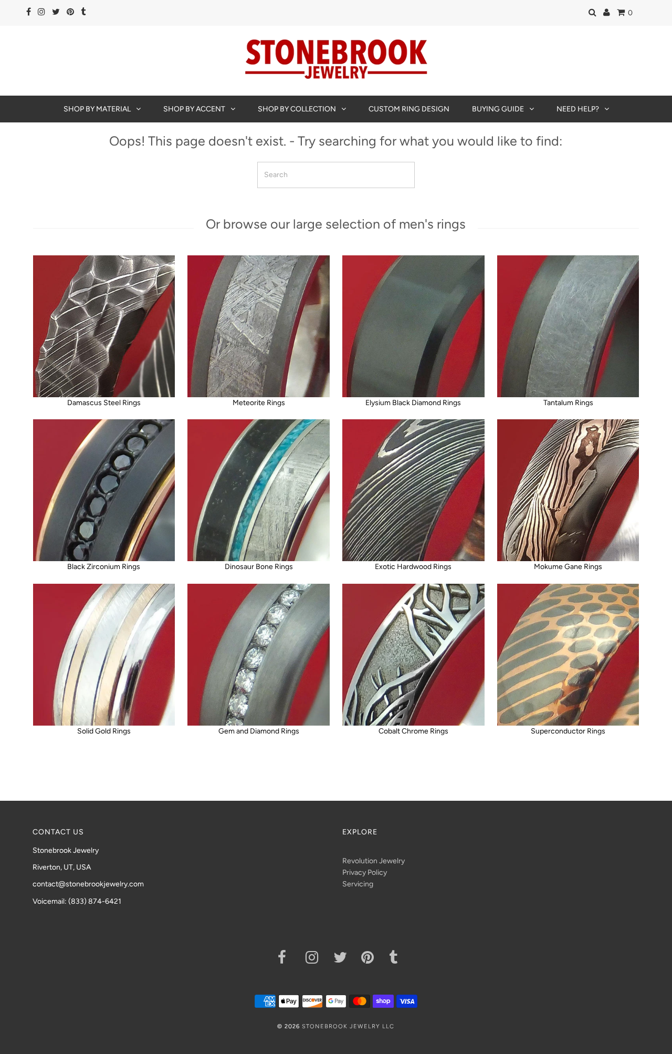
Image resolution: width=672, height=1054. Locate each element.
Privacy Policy (364, 872)
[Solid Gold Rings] (104, 655)
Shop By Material (97, 109)
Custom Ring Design (409, 109)
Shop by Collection (297, 109)
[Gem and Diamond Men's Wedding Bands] (258, 655)
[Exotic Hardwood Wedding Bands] (413, 490)
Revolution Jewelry (373, 860)
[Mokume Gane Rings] (568, 490)
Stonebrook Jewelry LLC (348, 1026)
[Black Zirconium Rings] (104, 490)
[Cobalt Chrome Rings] (413, 655)
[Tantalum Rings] (568, 326)
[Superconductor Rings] (568, 655)
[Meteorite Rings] (258, 326)
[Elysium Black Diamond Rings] (413, 326)
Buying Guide (498, 109)
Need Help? (577, 109)
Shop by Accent (194, 109)
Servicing (357, 884)
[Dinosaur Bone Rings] (258, 490)
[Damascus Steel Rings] (104, 326)
